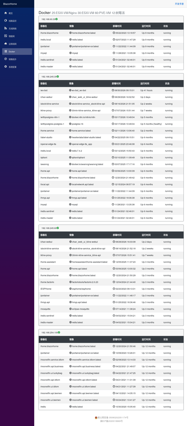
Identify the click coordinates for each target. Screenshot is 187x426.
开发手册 (179, 3)
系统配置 (12, 66)
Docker (12, 51)
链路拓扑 (12, 59)
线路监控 (12, 20)
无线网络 (12, 28)
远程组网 (12, 43)
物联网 (12, 36)
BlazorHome (10, 3)
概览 (11, 13)
